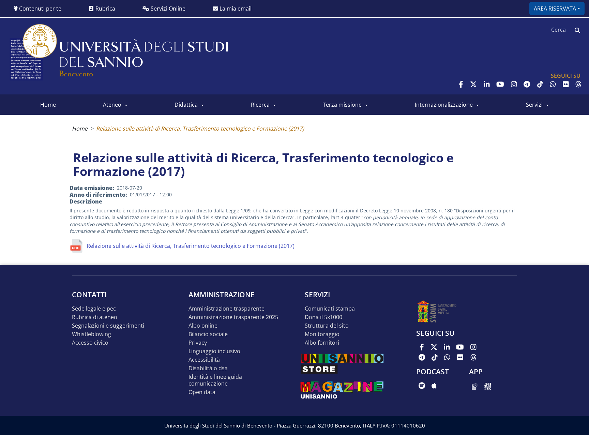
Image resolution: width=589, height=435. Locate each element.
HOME (48, 104)
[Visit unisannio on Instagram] (514, 84)
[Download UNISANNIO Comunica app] (487, 385)
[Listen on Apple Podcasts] (434, 385)
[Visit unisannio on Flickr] (566, 84)
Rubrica (104, 8)
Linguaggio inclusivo (214, 351)
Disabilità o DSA (208, 368)
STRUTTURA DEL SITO (327, 325)
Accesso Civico (90, 342)
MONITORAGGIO (322, 334)
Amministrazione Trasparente (226, 308)
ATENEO (112, 104)
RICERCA (260, 104)
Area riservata (555, 8)
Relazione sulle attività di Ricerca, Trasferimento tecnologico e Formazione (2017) (200, 128)
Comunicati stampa (330, 308)
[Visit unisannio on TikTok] (540, 84)
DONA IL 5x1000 (323, 317)
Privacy (197, 342)
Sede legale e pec (94, 308)
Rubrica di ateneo (94, 317)
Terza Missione (342, 104)
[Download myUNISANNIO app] (475, 385)
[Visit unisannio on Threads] (578, 84)
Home (80, 128)
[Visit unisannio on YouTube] (500, 84)
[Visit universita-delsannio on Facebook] (461, 84)
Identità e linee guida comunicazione (215, 380)
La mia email (235, 8)
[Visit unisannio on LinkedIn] (487, 84)
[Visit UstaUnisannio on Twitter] (473, 84)
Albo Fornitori (322, 342)
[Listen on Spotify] (422, 385)
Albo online (202, 325)
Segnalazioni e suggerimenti (108, 325)
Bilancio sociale (208, 334)
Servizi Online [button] (167, 8)
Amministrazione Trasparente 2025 (233, 317)
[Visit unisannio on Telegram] (527, 84)
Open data (201, 392)
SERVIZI (534, 104)
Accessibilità (204, 359)
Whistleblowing (91, 334)
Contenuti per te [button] (39, 8)
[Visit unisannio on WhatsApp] (553, 84)
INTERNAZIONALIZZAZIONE (444, 104)
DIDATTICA (186, 104)
